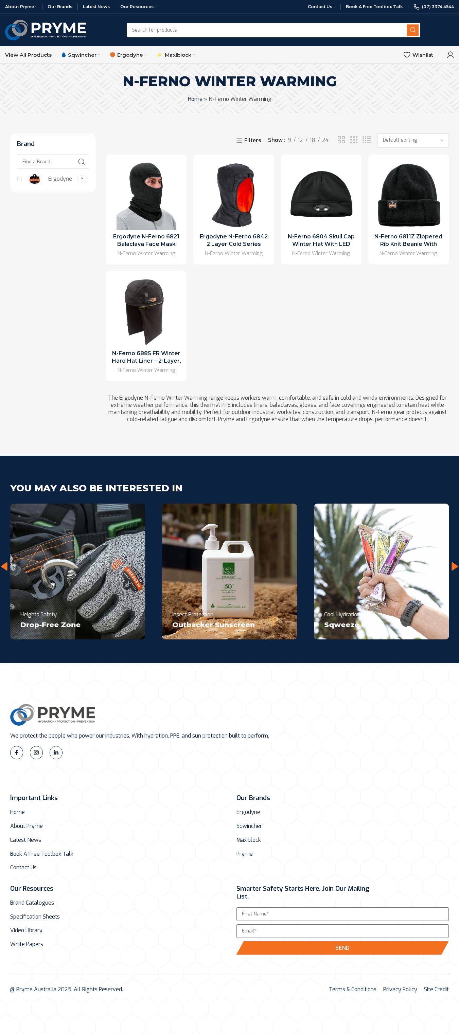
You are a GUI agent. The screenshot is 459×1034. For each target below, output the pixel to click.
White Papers (26, 944)
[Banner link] (77, 571)
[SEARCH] (413, 30)
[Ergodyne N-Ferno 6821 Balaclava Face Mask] (146, 195)
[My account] (450, 54)
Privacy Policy (400, 989)
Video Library (26, 930)
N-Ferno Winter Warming (146, 253)
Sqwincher (249, 826)
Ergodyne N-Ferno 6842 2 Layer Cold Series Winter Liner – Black (234, 244)
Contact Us (23, 867)
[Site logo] (45, 29)
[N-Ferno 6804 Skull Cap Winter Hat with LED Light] (321, 195)
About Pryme (26, 826)
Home (195, 99)
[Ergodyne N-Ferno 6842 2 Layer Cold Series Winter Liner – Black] (233, 195)
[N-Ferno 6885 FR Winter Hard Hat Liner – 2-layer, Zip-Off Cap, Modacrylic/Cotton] (146, 311)
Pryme (244, 854)
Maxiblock (248, 840)
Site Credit (436, 989)
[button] (4, 566)
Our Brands (253, 798)
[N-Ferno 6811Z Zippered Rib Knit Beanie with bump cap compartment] (408, 195)
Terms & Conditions (352, 989)
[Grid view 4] (367, 140)
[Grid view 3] (354, 140)
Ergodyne (248, 812)
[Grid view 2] (341, 140)
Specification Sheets (35, 916)
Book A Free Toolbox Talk (41, 854)
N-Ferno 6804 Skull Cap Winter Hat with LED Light (321, 244)
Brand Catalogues (32, 903)
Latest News (25, 840)
